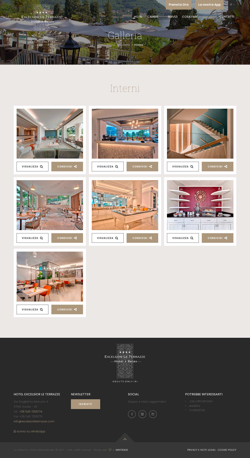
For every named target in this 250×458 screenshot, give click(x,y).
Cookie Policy (227, 450)
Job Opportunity (201, 401)
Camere (152, 16)
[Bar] (50, 205)
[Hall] (50, 134)
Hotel (138, 16)
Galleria (209, 16)
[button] (232, 5)
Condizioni (197, 410)
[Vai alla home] (42, 22)
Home (111, 45)
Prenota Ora (178, 4)
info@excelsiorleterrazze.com (34, 421)
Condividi (65, 166)
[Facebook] (132, 414)
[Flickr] (142, 414)
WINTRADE (122, 450)
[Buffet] (200, 205)
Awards (194, 406)
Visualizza (30, 166)
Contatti (227, 16)
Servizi (173, 16)
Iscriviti (85, 404)
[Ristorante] (125, 205)
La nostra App (209, 4)
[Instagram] (153, 414)
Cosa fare (190, 16)
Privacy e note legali (201, 450)
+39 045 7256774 (30, 412)
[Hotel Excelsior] (200, 134)
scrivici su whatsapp (30, 431)
